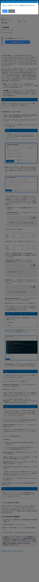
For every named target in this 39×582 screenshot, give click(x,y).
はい (4, 11)
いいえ (11, 11)
